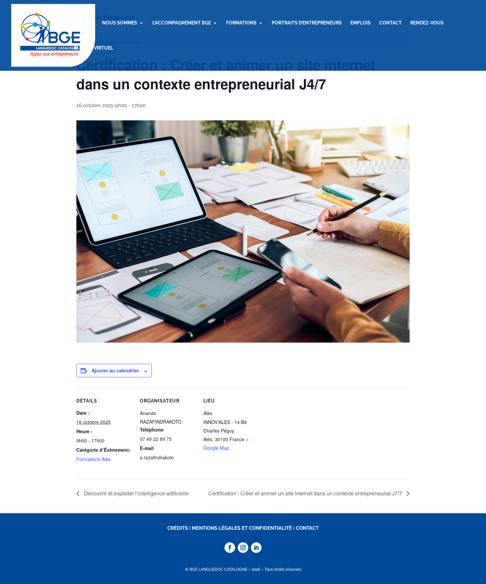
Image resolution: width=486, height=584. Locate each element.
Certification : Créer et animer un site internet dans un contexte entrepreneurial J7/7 (305, 493)
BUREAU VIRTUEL (93, 48)
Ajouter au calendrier (115, 370)
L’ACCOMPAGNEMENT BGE (181, 23)
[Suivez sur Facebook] (229, 547)
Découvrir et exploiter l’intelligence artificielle (136, 493)
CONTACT (390, 23)
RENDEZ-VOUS (427, 23)
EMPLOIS (360, 23)
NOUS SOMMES (119, 23)
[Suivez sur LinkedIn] (256, 547)
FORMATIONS (241, 23)
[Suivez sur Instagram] (243, 547)
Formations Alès (93, 459)
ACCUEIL (84, 23)
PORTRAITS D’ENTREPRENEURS (307, 23)
